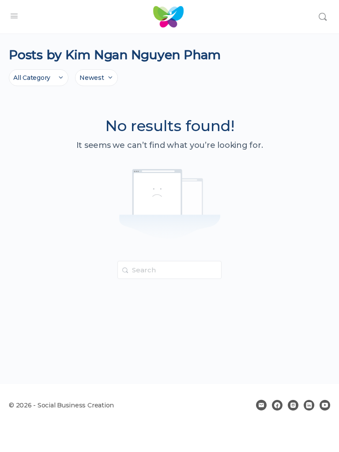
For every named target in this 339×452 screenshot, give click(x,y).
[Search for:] (169, 269)
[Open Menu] (14, 16)
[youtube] (325, 405)
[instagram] (293, 405)
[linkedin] (309, 405)
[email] (261, 405)
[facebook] (277, 405)
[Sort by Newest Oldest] (96, 77)
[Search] (322, 17)
